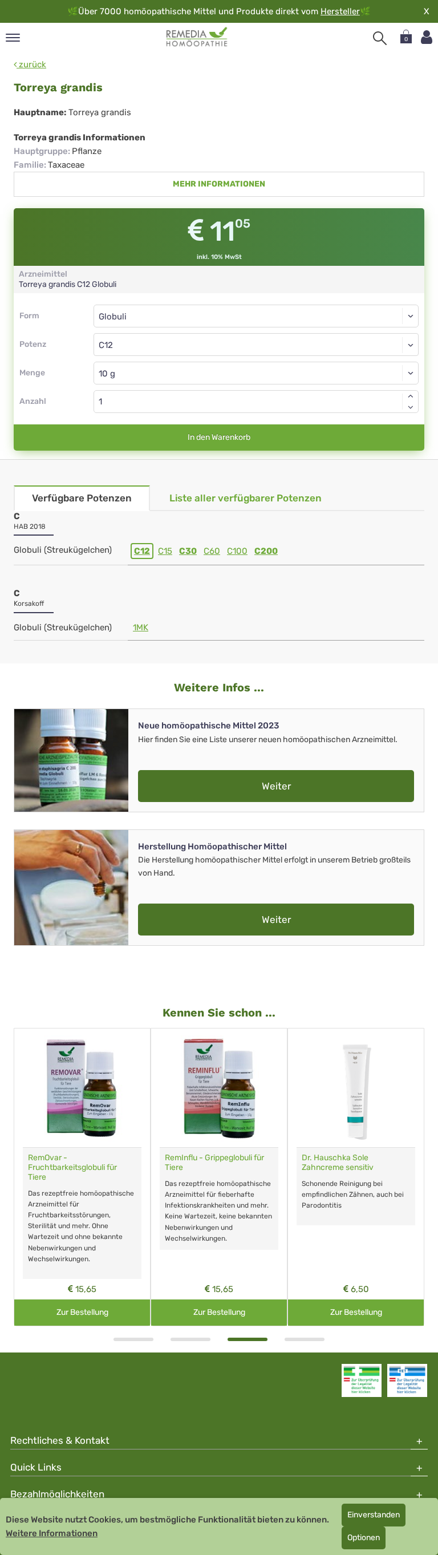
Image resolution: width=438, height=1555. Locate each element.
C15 (165, 551)
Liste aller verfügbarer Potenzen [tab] (245, 498)
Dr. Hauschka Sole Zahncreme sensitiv (338, 1162)
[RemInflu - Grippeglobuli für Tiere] (219, 1087)
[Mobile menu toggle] (13, 38)
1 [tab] (133, 1339)
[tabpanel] (82, 1177)
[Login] (426, 37)
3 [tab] (247, 1339)
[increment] (411, 396)
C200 (266, 551)
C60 (212, 551)
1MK (140, 627)
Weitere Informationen (52, 1533)
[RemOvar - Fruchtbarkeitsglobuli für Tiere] (82, 1087)
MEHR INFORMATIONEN (219, 184)
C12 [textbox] (106, 345)
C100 (237, 551)
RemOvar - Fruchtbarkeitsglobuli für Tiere (72, 1167)
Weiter (276, 786)
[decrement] (411, 407)
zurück (31, 64)
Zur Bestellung (82, 1312)
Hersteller (340, 11)
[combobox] (256, 344)
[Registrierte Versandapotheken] (362, 1380)
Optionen (363, 1537)
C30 (188, 551)
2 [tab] (190, 1339)
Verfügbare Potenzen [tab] (82, 498)
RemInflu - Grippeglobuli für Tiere (214, 1162)
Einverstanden (373, 1515)
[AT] (197, 37)
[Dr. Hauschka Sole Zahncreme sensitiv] (356, 1087)
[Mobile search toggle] (379, 38)
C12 (142, 551)
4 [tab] (305, 1339)
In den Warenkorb (219, 437)
